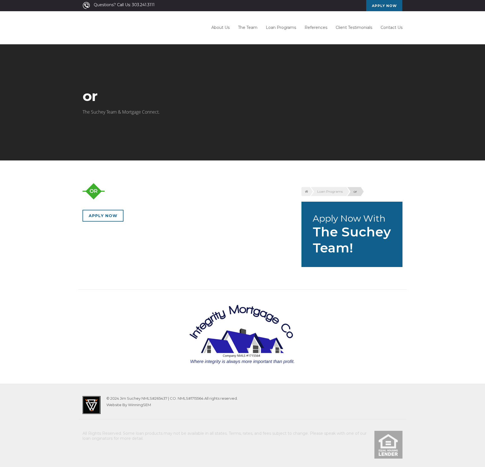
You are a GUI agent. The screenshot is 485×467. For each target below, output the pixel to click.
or (355, 191)
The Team (247, 27)
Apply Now (103, 215)
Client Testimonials (354, 27)
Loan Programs (281, 27)
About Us (220, 27)
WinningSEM (139, 404)
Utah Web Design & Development (91, 405)
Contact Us (391, 27)
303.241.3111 (143, 4)
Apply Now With (352, 234)
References (316, 27)
